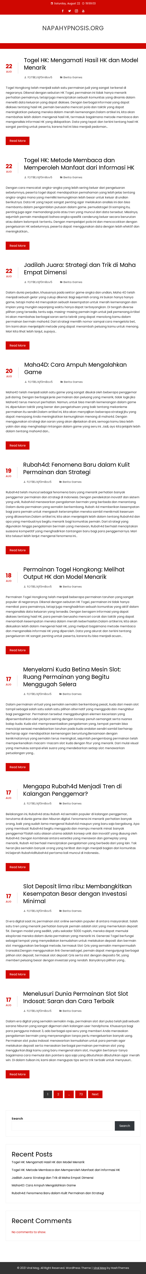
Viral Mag (99, 1268)
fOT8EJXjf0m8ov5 (40, 77)
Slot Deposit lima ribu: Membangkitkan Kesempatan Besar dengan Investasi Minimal (77, 893)
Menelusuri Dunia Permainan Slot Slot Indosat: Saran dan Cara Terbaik (75, 997)
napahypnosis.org (73, 28)
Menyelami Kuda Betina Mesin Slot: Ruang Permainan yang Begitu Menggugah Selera (72, 676)
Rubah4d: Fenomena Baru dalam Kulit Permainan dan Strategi (76, 468)
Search (17, 1118)
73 (81, 1094)
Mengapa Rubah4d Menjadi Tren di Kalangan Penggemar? (72, 790)
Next (95, 1094)
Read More (18, 141)
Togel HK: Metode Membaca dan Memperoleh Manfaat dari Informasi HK (79, 164)
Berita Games (72, 77)
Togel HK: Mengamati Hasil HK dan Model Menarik (81, 64)
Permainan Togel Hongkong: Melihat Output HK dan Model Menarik (74, 573)
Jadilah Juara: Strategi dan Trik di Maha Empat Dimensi (80, 268)
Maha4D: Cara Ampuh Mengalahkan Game (75, 368)
